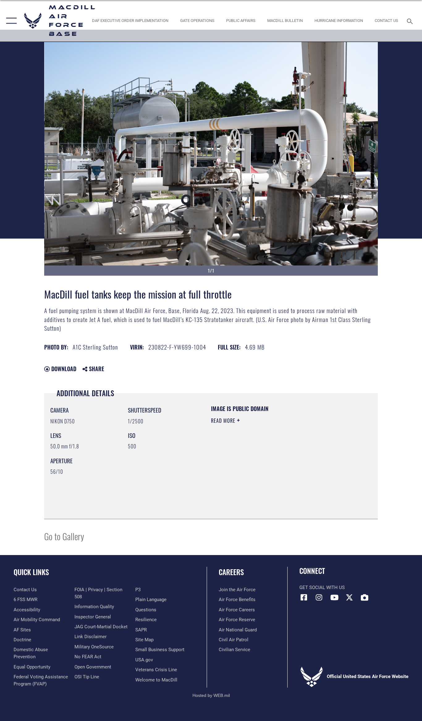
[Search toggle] (411, 21)
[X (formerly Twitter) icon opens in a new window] (349, 597)
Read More (224, 420)
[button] (10, 20)
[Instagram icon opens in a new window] (319, 597)
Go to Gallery (64, 536)
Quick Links (31, 572)
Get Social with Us (322, 587)
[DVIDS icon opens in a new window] (364, 597)
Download (63, 369)
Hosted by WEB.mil (211, 695)
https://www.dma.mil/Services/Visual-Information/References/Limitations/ (283, 468)
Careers (231, 572)
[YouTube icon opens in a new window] (334, 597)
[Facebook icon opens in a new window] (304, 597)
